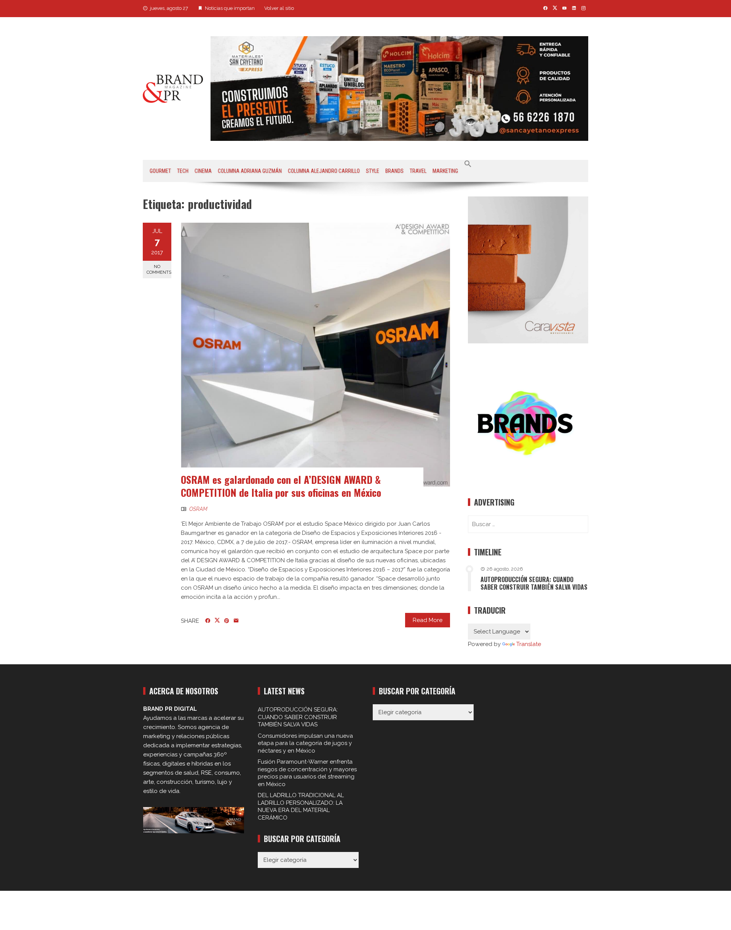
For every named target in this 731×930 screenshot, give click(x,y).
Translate (528, 644)
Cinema (203, 171)
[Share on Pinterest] (226, 621)
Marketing (445, 171)
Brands (394, 171)
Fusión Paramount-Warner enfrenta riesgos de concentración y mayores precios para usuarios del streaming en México (307, 773)
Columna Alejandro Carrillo (324, 171)
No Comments (159, 269)
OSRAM (198, 509)
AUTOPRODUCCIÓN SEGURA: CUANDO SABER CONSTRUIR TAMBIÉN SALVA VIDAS (533, 583)
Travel (418, 171)
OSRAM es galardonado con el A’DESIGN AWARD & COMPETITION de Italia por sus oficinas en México (281, 486)
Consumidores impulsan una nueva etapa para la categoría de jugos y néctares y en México (305, 743)
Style (372, 171)
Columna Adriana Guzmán (250, 171)
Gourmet (160, 171)
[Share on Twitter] (217, 620)
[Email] (236, 621)
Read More (427, 620)
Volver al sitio (279, 8)
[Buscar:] (528, 524)
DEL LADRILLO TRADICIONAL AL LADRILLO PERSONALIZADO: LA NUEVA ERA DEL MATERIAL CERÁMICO (301, 806)
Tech (182, 171)
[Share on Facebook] (207, 621)
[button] (468, 164)
